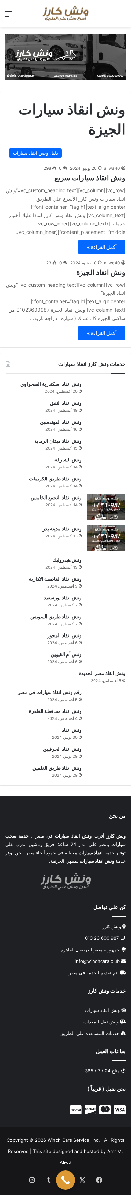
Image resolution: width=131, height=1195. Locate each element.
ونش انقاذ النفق (66, 403)
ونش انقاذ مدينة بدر (62, 529)
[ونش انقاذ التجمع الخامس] (106, 507)
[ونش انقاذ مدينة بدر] (106, 538)
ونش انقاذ (72, 730)
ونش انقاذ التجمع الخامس (56, 497)
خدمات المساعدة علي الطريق (89, 1033)
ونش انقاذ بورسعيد (63, 597)
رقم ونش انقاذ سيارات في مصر (50, 692)
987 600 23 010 (102, 937)
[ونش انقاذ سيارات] (65, 56)
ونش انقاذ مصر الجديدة (102, 673)
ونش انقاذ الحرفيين (62, 749)
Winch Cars (60, 1139)
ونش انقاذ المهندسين (61, 422)
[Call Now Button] (65, 1180)
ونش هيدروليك (67, 560)
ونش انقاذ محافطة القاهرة (55, 711)
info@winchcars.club (98, 961)
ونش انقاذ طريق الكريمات (55, 478)
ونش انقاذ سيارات (102, 1010)
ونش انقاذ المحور (64, 635)
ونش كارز (111, 926)
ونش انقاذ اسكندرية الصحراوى (51, 384)
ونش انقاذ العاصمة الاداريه (55, 579)
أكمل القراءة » (102, 247)
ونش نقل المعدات (101, 1021)
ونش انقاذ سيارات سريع (89, 178)
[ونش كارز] (65, 13)
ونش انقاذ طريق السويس (56, 616)
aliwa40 (112, 168)
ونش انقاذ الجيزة (100, 272)
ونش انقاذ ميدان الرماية (58, 441)
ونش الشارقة (68, 460)
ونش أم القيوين (66, 654)
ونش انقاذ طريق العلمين (57, 768)
